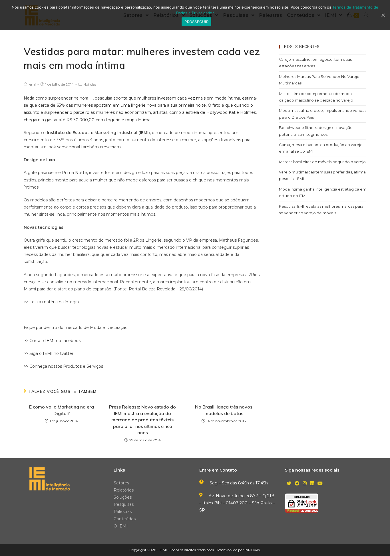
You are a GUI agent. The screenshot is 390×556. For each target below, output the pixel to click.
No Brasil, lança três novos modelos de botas (223, 410)
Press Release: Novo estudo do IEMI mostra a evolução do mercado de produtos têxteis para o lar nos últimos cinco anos (142, 419)
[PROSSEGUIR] (383, 15)
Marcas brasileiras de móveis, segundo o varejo (322, 161)
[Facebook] (297, 484)
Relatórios (124, 490)
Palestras (123, 511)
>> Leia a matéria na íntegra (51, 301)
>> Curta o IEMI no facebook (52, 340)
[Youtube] (320, 484)
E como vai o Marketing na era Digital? (61, 410)
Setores (121, 483)
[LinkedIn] (312, 484)
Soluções (123, 497)
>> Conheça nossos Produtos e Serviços (63, 366)
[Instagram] (305, 484)
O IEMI (121, 526)
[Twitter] (289, 484)
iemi (32, 84)
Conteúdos (125, 518)
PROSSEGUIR (196, 21)
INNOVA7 (252, 550)
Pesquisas (124, 504)
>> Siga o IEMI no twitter (48, 353)
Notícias (89, 84)
